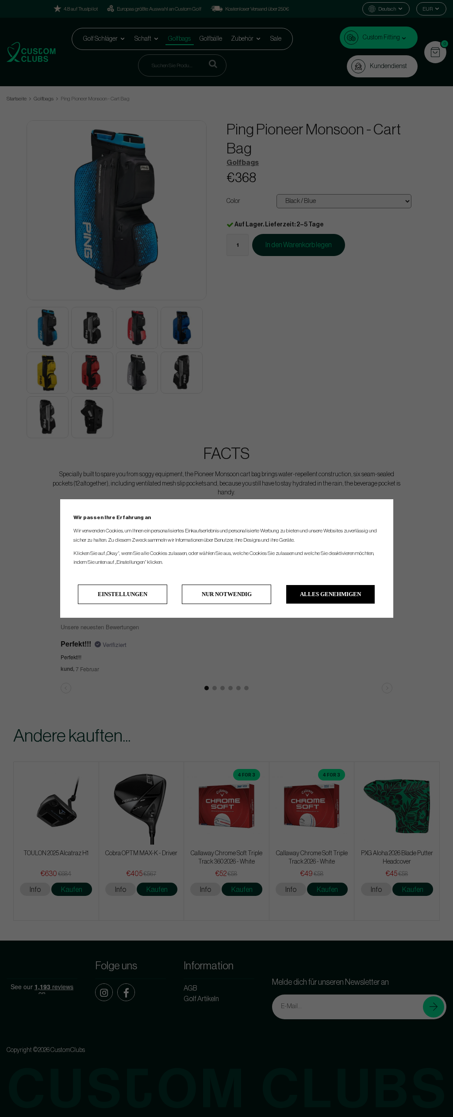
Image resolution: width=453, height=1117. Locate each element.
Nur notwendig (227, 594)
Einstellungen (122, 594)
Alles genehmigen (330, 594)
